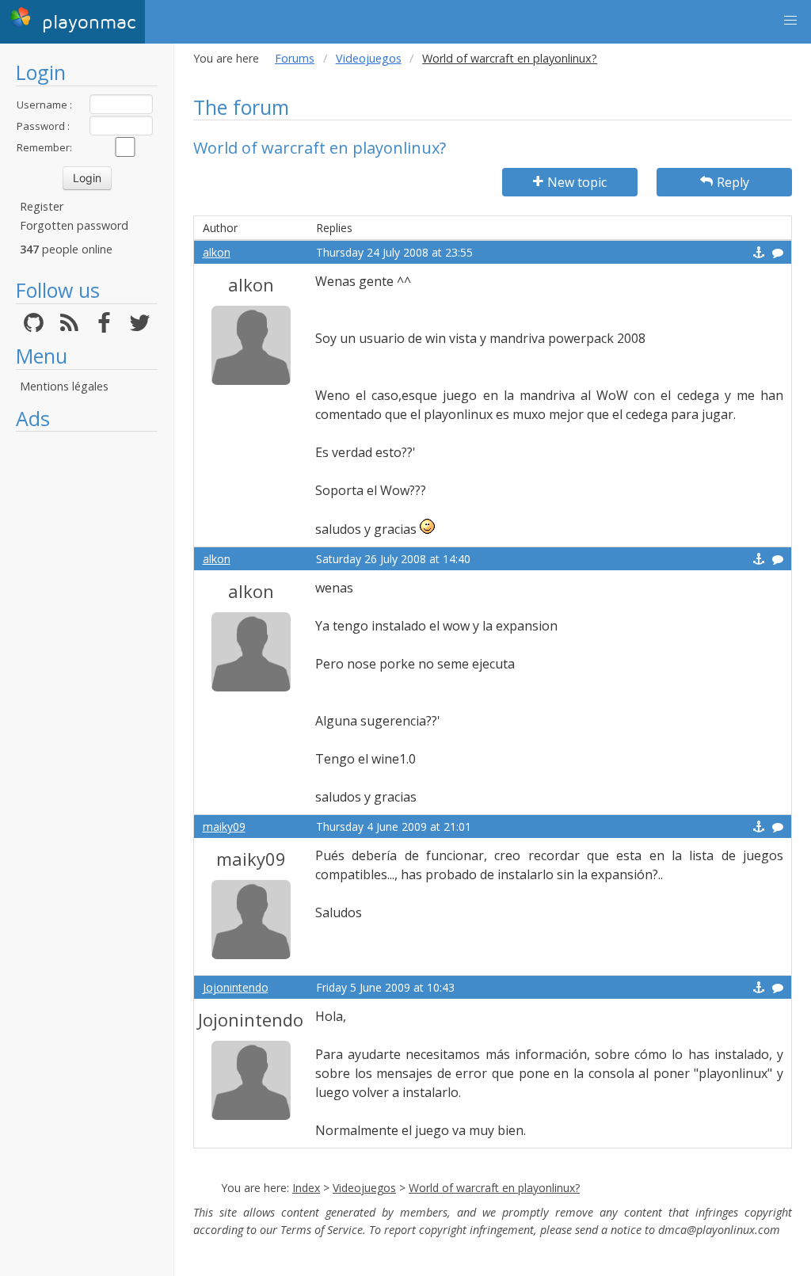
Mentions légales (64, 386)
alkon (216, 252)
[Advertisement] (87, 677)
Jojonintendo (235, 987)
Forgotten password (74, 225)
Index (306, 1187)
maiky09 (224, 826)
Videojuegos (369, 58)
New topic (577, 182)
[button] (790, 20)
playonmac (85, 22)
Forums (294, 58)
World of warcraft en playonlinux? (494, 1187)
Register (41, 206)
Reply (733, 182)
